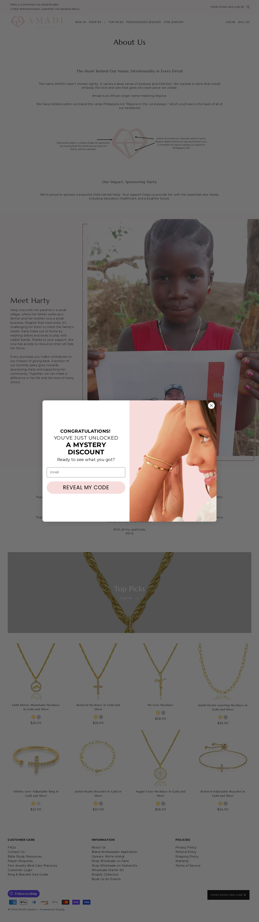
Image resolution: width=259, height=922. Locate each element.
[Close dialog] (211, 405)
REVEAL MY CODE (86, 487)
